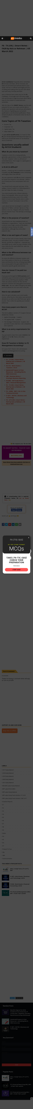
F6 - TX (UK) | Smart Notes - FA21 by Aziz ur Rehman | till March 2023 (15, 387)
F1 (3, 805)
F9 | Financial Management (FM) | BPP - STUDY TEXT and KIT (20, 892)
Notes (4, 833)
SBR (4, 855)
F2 (3, 808)
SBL (4, 852)
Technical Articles (7, 858)
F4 (3, 814)
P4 (3, 836)
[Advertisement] (16, 18)
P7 (3, 846)
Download (17, 455)
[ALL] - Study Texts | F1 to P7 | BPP (19, 869)
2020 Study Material (8, 779)
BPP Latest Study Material (10, 792)
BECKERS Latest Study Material (11, 786)
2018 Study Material (8, 773)
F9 (3, 830)
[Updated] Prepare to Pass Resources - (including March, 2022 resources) (16, 372)
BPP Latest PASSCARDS (9, 789)
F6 (3, 820)
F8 (3, 827)
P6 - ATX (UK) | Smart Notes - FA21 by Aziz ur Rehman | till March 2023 (16, 402)
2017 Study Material (8, 770)
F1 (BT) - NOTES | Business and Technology (19, 1028)
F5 (3, 817)
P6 (3, 843)
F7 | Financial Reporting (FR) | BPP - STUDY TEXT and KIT (20, 1085)
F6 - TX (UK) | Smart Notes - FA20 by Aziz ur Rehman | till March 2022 (15, 361)
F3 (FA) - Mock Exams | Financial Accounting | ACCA (19, 885)
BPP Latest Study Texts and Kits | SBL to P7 (14, 798)
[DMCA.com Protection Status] (16, 999)
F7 (3, 824)
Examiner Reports (7, 801)
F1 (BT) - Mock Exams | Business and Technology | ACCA (20, 877)
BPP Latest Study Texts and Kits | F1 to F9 (14, 795)
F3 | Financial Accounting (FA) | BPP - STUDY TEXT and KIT (19, 1093)
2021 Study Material (8, 782)
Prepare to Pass (7, 849)
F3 (3, 811)
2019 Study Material (8, 776)
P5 (3, 839)
